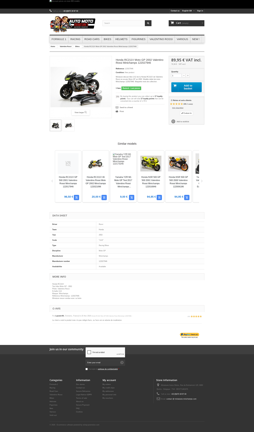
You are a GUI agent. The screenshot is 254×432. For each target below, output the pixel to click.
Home (53, 46)
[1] (171, 104)
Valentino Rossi (65, 46)
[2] (174, 104)
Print (122, 111)
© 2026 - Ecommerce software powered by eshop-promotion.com (74, 425)
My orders (107, 384)
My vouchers (108, 398)
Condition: (120, 72)
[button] (52, 181)
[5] (182, 104)
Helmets (53, 402)
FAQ (78, 408)
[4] (179, 104)
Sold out (53, 415)
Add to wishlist (182, 122)
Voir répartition (177, 108)
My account (109, 380)
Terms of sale (81, 398)
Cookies (79, 412)
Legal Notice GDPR (84, 395)
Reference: (120, 69)
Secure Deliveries (83, 391)
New (51, 408)
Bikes (77, 46)
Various (53, 412)
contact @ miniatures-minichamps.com (181, 399)
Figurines (53, 405)
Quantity (174, 72)
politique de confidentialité (108, 369)
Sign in (200, 11)
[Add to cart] (76, 197)
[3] (176, 104)
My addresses (108, 391)
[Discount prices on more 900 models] (127, 4)
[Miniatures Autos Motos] (74, 24)
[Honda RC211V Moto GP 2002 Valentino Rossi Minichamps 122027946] (55, 125)
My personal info (109, 395)
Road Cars (54, 391)
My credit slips (109, 388)
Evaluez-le (187, 113)
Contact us (175, 11)
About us (79, 402)
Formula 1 (54, 384)
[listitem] (68, 176)
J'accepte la (103, 369)
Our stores (80, 384)
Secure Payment (82, 405)
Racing (52, 388)
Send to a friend (126, 107)
